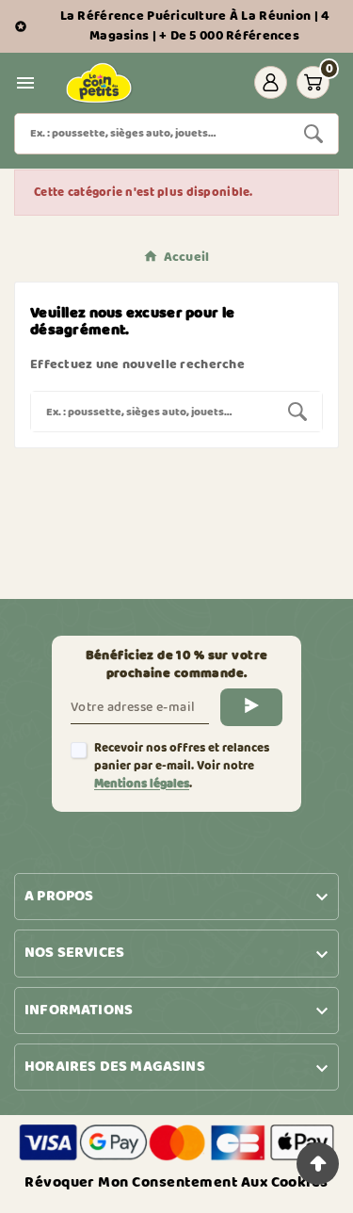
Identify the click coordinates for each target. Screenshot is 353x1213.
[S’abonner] (251, 707)
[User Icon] (270, 82)
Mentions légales (141, 784)
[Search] (313, 133)
